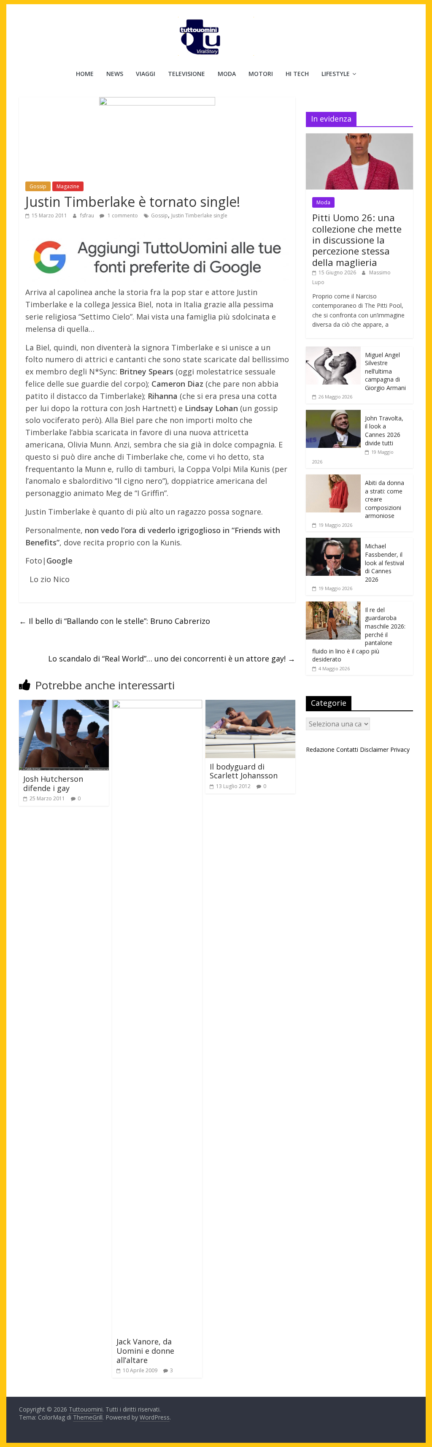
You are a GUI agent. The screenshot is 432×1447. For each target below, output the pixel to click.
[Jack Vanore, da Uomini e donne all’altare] (157, 705)
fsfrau (87, 215)
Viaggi (145, 74)
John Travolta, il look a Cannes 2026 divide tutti (384, 430)
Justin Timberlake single (199, 215)
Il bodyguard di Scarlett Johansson (244, 771)
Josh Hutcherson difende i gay (53, 783)
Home (85, 74)
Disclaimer (374, 749)
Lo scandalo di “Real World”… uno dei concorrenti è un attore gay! (171, 658)
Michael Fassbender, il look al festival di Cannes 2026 (384, 562)
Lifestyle (335, 74)
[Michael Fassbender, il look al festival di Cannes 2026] (333, 542)
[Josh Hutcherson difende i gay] (64, 705)
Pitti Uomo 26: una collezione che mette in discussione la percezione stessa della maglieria (357, 239)
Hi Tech (297, 74)
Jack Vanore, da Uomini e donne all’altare (145, 1350)
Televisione (186, 74)
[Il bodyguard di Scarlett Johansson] (250, 705)
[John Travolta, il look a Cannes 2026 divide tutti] (333, 414)
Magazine (68, 186)
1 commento (122, 215)
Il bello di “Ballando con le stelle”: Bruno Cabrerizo (114, 621)
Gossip (38, 186)
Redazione (320, 749)
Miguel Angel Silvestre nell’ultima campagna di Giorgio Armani (385, 371)
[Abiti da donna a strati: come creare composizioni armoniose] (333, 479)
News (114, 74)
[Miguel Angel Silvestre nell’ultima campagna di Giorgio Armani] (333, 351)
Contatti (347, 749)
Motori (260, 74)
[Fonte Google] (157, 257)
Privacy (400, 749)
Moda (227, 74)
